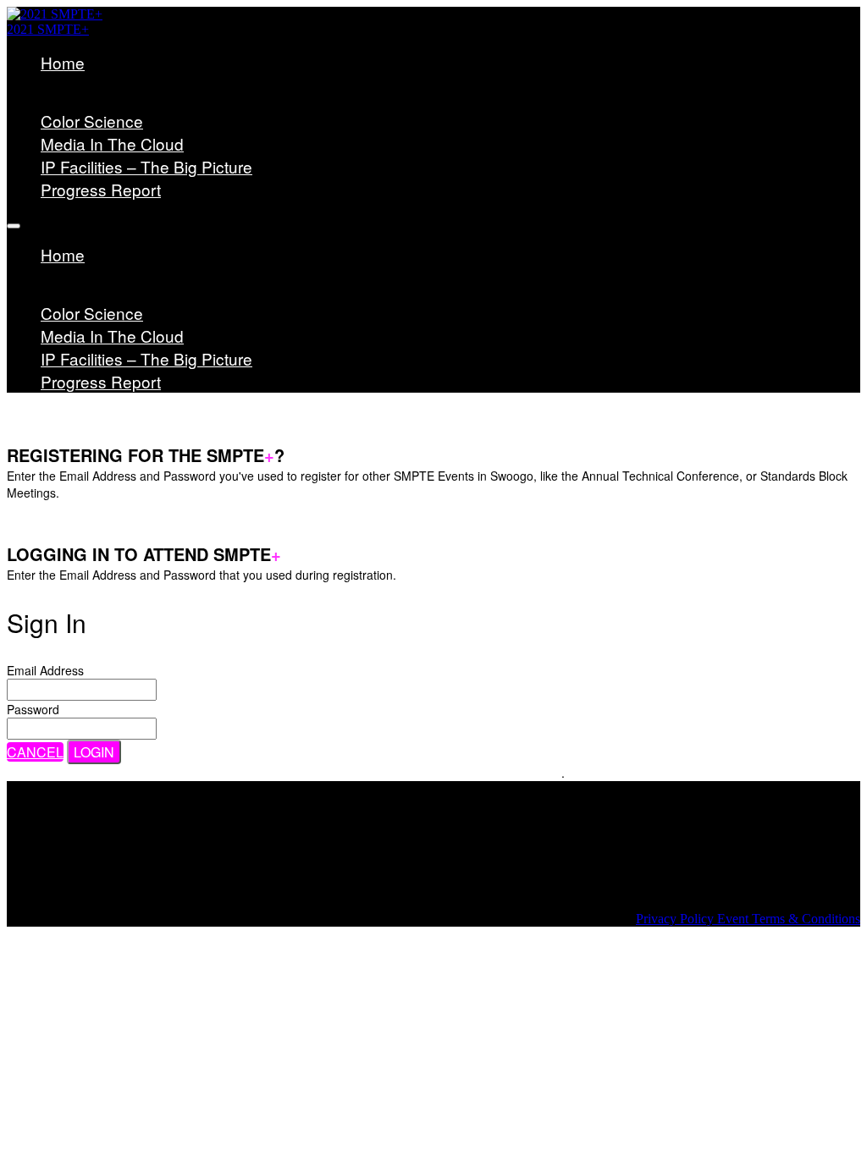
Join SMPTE (113, 100)
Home (63, 62)
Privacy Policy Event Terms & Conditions (748, 918)
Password (33, 709)
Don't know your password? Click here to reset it (432, 772)
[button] (35, 752)
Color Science (92, 120)
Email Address (45, 670)
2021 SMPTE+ (48, 29)
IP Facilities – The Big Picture (146, 166)
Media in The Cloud (112, 143)
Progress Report (101, 189)
